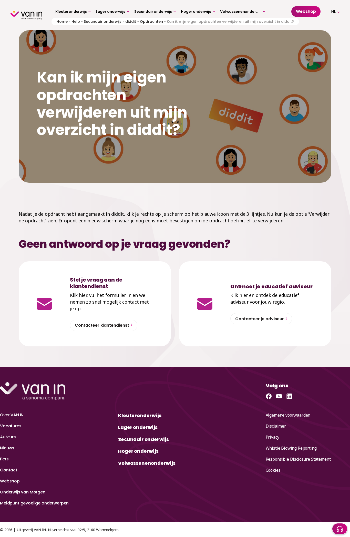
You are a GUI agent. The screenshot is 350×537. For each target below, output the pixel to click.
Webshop (10, 481)
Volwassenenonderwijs (240, 11)
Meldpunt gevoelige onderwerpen (34, 503)
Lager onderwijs (110, 11)
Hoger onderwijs (196, 11)
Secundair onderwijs (153, 11)
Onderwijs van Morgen (22, 492)
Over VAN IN (12, 415)
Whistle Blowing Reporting (291, 448)
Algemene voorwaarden (288, 415)
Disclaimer (276, 426)
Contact (8, 470)
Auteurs (8, 437)
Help (75, 21)
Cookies (273, 470)
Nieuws (7, 448)
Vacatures (11, 426)
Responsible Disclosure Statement (298, 459)
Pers (4, 459)
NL (333, 11)
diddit (130, 21)
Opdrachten (151, 21)
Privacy (272, 437)
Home (62, 21)
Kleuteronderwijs (71, 11)
